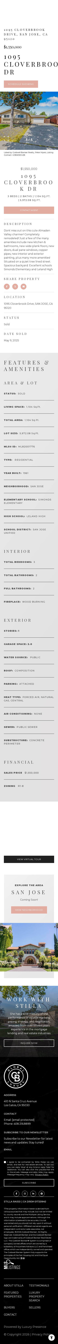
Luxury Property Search (36, 1296)
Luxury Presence (34, 1327)
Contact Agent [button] (29, 210)
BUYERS (9, 1307)
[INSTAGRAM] (25, 1194)
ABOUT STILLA (13, 1285)
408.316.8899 (22, 1123)
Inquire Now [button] (29, 1043)
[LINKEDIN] (33, 1194)
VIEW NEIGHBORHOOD (29, 910)
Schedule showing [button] (21, 84)
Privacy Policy (41, 1174)
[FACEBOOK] (16, 1194)
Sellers (35, 1307)
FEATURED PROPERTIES (13, 1294)
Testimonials (39, 1285)
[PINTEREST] (41, 1194)
